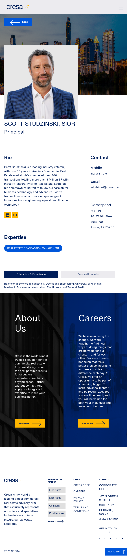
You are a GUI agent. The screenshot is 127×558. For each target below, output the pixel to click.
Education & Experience (31, 274)
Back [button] (25, 22)
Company (6, 504)
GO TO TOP (114, 551)
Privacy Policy (78, 499)
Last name (6, 496)
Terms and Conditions (81, 509)
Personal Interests (88, 274)
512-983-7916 (98, 173)
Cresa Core (81, 485)
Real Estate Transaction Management (33, 248)
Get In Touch (108, 528)
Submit (52, 521)
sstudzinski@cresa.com (104, 187)
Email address (8, 512)
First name (6, 488)
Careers (79, 491)
